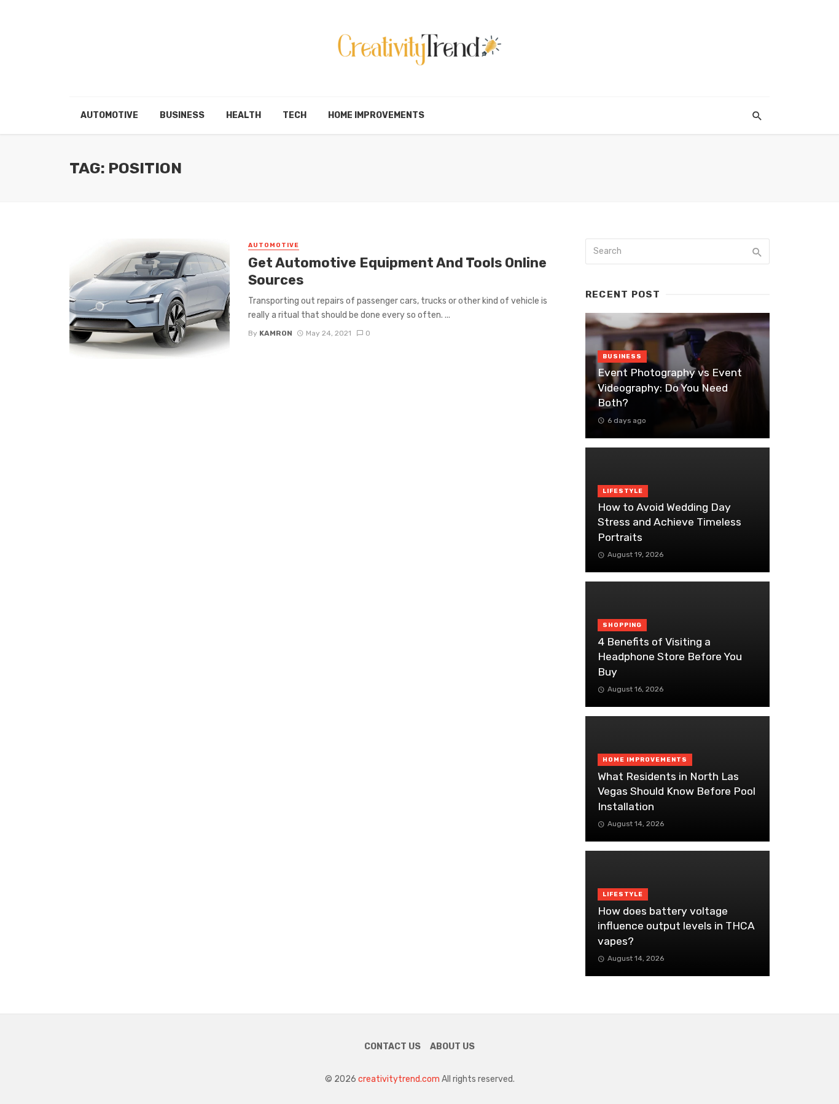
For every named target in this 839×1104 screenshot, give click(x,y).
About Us (452, 1046)
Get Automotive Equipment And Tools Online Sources (397, 271)
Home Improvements (376, 115)
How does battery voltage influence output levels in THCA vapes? (676, 926)
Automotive (109, 115)
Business (182, 115)
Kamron (275, 333)
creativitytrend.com (399, 1079)
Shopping (622, 625)
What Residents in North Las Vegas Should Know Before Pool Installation (676, 791)
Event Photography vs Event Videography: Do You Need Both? (670, 387)
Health (243, 115)
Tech (294, 115)
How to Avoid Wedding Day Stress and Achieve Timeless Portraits (669, 522)
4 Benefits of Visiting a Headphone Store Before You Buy (670, 657)
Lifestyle (623, 491)
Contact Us (392, 1046)
